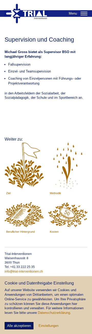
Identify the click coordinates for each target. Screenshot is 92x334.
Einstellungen (49, 326)
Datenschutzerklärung (54, 313)
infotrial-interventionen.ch (24, 271)
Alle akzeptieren (19, 326)
